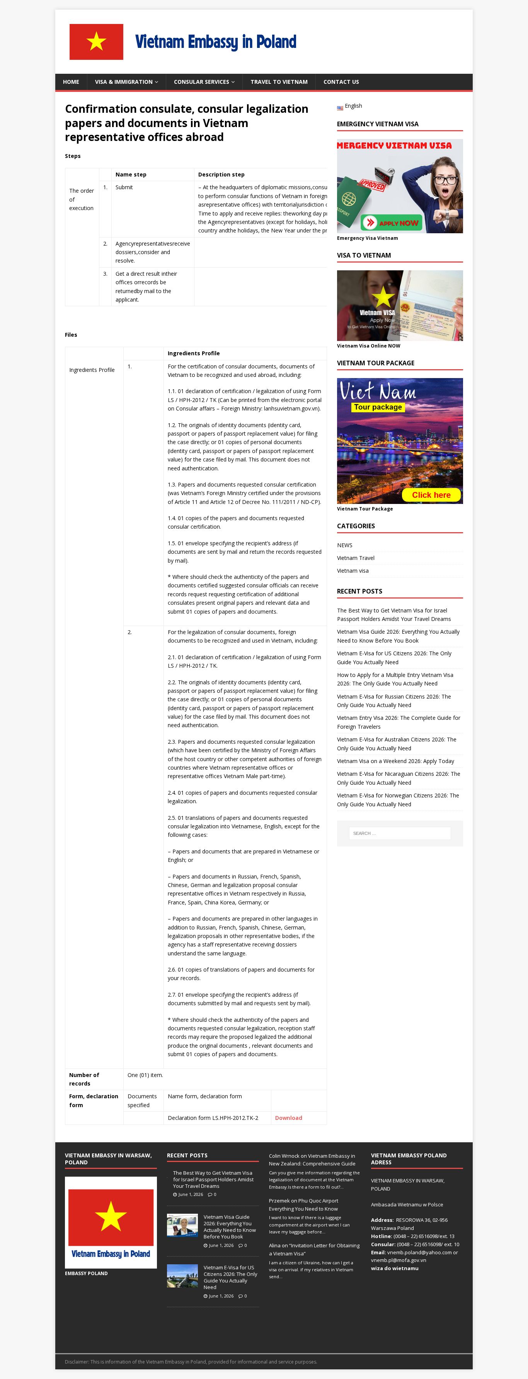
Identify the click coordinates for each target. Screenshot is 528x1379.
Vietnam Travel (356, 557)
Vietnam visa (353, 570)
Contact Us (341, 81)
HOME (71, 81)
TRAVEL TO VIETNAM (279, 81)
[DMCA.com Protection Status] (417, 1339)
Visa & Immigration (124, 81)
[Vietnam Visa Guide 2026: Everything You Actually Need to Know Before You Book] (182, 1232)
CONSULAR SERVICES (201, 81)
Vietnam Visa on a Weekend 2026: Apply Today (395, 761)
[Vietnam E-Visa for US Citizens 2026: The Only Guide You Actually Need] (182, 1283)
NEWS (345, 545)
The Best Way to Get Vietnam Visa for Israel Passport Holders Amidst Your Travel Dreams (213, 1179)
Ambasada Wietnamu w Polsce (407, 1204)
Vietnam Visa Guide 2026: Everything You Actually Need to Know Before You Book (230, 1226)
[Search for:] (400, 833)
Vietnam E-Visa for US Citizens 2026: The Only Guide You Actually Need (230, 1277)
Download (288, 1117)
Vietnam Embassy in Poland (176, 1362)
